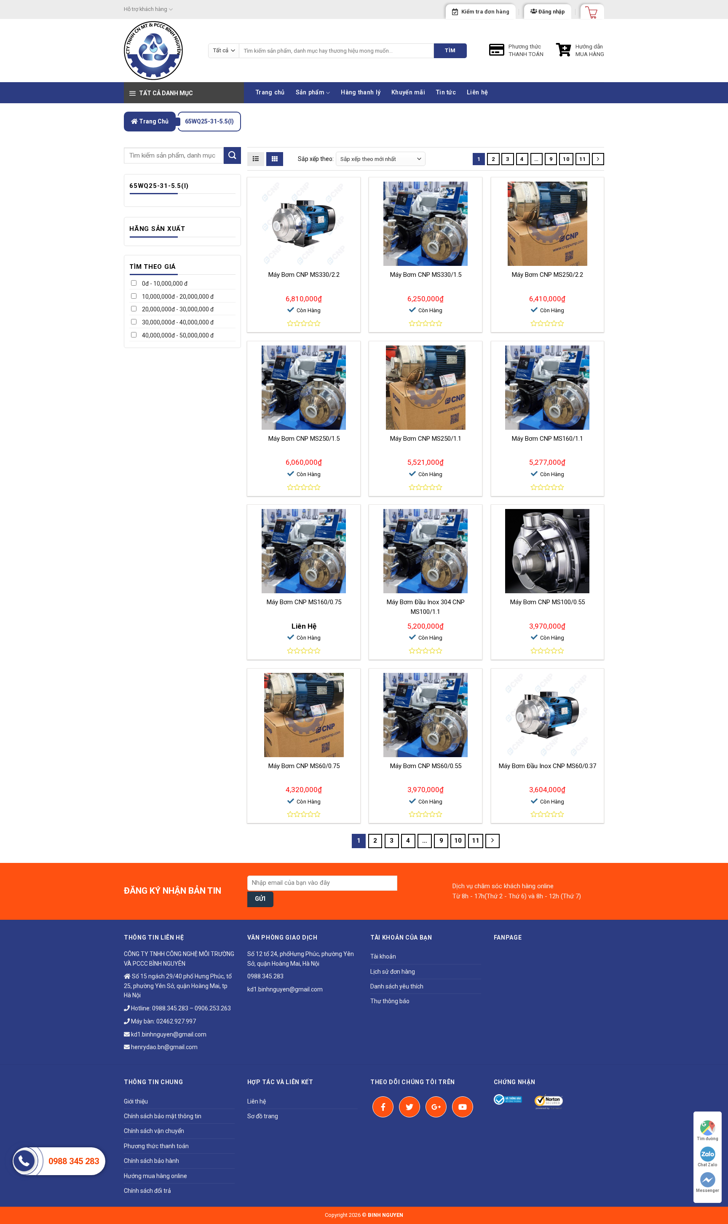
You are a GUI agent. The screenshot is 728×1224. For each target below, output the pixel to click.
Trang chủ (270, 92)
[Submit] (232, 155)
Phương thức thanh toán (156, 1146)
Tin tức (446, 92)
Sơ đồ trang (262, 1116)
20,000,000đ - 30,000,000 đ (177, 309)
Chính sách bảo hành (151, 1160)
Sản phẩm (310, 92)
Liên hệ (477, 92)
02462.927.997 (176, 1021)
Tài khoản (383, 956)
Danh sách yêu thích (396, 986)
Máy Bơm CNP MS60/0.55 (425, 766)
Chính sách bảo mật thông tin (162, 1116)
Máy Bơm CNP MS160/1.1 (547, 438)
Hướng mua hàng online (155, 1176)
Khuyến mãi (408, 92)
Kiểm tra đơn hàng (485, 11)
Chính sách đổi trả (147, 1190)
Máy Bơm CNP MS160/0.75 (304, 602)
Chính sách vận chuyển (154, 1131)
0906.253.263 (213, 1008)
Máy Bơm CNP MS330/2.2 (304, 275)
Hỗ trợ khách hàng (145, 9)
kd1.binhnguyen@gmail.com (168, 1034)
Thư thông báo (390, 1001)
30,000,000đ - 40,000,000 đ (177, 322)
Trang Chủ (153, 121)
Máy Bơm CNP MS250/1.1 (425, 438)
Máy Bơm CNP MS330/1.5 (425, 275)
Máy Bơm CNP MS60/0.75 (304, 766)
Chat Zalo (707, 1164)
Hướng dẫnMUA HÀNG (589, 50)
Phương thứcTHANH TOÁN (526, 50)
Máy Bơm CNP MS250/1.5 (304, 438)
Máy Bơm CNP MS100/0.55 (547, 602)
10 (566, 159)
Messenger (707, 1190)
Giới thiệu (136, 1101)
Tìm (450, 50)
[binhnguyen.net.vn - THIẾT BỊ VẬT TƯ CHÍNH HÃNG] (159, 50)
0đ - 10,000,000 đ (164, 283)
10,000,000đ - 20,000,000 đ (177, 296)
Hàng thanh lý (360, 92)
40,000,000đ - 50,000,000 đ (177, 335)
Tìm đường (707, 1138)
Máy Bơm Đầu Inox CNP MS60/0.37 (547, 766)
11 (582, 159)
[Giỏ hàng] (588, 9)
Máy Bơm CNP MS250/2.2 (547, 275)
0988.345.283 (170, 1008)
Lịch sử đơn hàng (392, 971)
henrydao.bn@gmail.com (164, 1047)
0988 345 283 (73, 1161)
